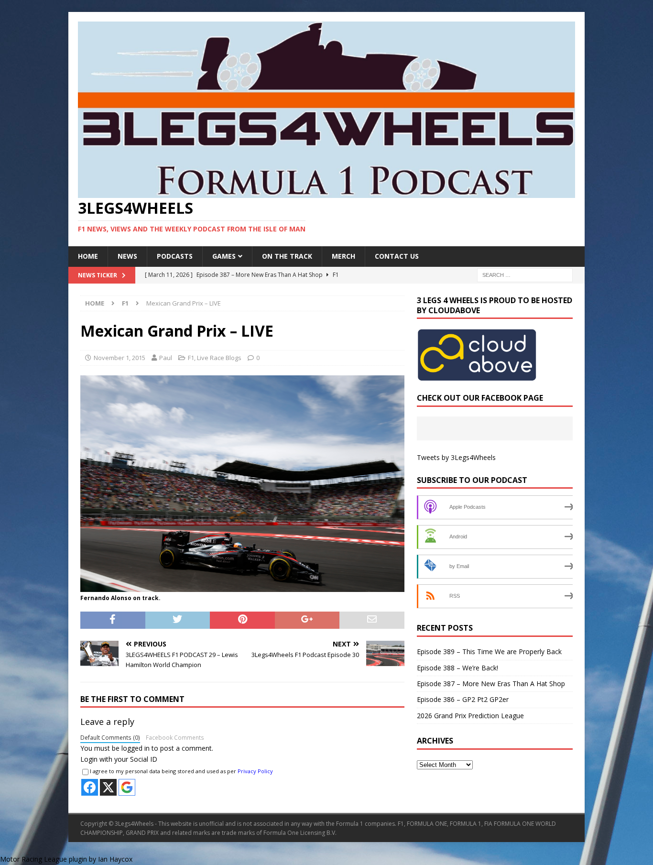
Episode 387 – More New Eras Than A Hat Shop (491, 683)
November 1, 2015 (119, 357)
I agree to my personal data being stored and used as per (181, 771)
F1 (191, 357)
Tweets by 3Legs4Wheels (456, 457)
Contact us (397, 256)
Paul (165, 357)
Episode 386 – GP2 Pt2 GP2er (463, 699)
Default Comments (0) (110, 737)
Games (224, 256)
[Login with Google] (127, 787)
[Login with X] (108, 787)
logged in (135, 748)
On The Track (287, 256)
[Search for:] (525, 274)
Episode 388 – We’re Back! (457, 667)
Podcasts (175, 256)
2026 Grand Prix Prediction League (470, 715)
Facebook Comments (175, 737)
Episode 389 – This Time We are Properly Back (489, 651)
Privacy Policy (255, 771)
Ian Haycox (115, 859)
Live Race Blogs (219, 357)
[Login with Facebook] (89, 787)
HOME (88, 256)
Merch (343, 256)
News (127, 256)
